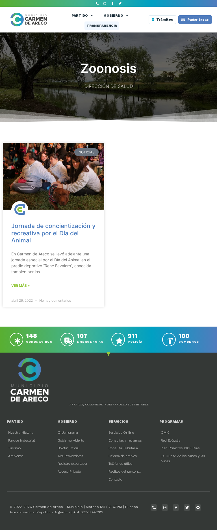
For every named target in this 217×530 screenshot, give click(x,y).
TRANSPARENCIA (101, 26)
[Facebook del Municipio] (112, 3)
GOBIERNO (113, 16)
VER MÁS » (20, 285)
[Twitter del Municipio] (120, 3)
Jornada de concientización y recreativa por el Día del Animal (53, 233)
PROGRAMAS (171, 421)
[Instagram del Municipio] (104, 3)
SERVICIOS (118, 421)
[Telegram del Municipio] (198, 507)
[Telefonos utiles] (97, 3)
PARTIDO (79, 16)
